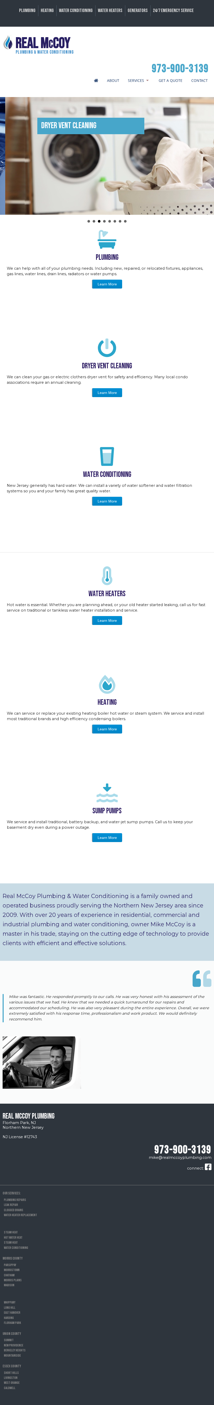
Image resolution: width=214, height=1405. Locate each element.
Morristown (12, 1270)
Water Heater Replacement (20, 1215)
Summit (9, 1340)
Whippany (9, 1302)
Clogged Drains (13, 1210)
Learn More (107, 284)
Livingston (10, 1378)
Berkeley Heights (15, 1350)
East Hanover (12, 1313)
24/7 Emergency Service (173, 11)
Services (136, 80)
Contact (199, 80)
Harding (9, 1318)
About (113, 80)
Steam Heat (11, 1232)
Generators (138, 11)
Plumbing (27, 11)
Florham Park (12, 1323)
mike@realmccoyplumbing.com (180, 1157)
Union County (12, 1333)
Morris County (13, 1258)
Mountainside (12, 1355)
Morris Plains (13, 1280)
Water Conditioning (76, 11)
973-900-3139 (180, 69)
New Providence (13, 1345)
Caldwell (9, 1388)
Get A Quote (170, 80)
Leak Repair (11, 1205)
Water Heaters (110, 11)
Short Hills (11, 1373)
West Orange (12, 1383)
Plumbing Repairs (15, 1200)
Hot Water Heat (13, 1237)
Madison (9, 1285)
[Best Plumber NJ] (94, 80)
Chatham (9, 1275)
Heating (47, 11)
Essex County (12, 1366)
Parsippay (10, 1265)
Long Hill (9, 1308)
